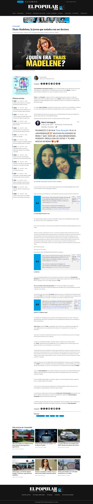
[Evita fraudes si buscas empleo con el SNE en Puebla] (46, 435)
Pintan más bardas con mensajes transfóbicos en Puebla (67, 472)
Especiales (83, 13)
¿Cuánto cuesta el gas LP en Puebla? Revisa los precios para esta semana (21, 196)
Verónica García (15, 448)
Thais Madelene (40, 415)
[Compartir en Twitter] (44, 84)
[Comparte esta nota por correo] (52, 84)
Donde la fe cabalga (17, 136)
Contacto (57, 494)
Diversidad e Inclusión (39, 13)
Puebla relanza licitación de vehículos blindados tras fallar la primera (21, 103)
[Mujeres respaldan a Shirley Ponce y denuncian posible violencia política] (46, 465)
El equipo (49, 494)
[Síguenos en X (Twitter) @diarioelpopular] (28, 2)
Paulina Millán (43, 77)
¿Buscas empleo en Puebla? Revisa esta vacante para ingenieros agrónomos (22, 117)
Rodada (52, 415)
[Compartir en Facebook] (42, 84)
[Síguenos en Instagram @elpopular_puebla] (30, 2)
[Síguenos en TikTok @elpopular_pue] (34, 2)
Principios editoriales (39, 494)
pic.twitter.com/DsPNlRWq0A (59, 308)
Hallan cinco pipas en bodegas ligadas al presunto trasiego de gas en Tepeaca (22, 142)
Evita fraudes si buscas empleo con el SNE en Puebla (21, 124)
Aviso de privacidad (67, 494)
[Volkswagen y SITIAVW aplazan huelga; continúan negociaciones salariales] (23, 465)
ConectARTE (68, 13)
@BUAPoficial (63, 199)
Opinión (60, 13)
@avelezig (47, 308)
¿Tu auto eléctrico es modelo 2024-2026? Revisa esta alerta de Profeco (21, 130)
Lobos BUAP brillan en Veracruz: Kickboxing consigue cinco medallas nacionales (21, 150)
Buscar (21, 1)
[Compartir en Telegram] (49, 84)
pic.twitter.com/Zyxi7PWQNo (60, 209)
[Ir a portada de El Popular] (46, 7)
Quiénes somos (26, 494)
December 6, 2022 (78, 199)
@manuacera (51, 306)
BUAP (47, 415)
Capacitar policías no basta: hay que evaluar (21, 189)
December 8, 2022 (79, 304)
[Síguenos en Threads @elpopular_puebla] (36, 2)
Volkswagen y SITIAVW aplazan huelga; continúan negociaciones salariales (22, 176)
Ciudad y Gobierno (51, 13)
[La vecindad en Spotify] (21, 85)
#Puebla (53, 202)
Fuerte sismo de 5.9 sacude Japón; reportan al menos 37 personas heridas (22, 157)
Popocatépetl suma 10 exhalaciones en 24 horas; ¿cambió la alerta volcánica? (22, 110)
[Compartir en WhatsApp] (47, 84)
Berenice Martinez (61, 475)
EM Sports (75, 13)
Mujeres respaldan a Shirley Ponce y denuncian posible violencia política (21, 183)
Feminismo (28, 13)
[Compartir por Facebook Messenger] (54, 84)
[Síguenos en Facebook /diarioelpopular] (26, 2)
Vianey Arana (14, 477)
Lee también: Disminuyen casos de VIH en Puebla (47, 181)
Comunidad (20, 13)
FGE (57, 415)
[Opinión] (46, 20)
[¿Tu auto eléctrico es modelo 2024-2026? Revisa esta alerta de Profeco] (69, 435)
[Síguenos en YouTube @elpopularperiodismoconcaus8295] (32, 2)
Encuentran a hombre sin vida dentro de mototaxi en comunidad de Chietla (22, 164)
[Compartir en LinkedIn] (57, 84)
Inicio (14, 13)
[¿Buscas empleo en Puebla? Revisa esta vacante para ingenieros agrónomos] (23, 435)
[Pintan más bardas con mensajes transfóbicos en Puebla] (69, 465)
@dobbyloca (59, 306)
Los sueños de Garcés (18, 170)
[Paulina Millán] (36, 78)
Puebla (61, 415)
